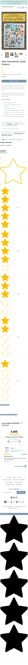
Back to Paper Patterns (15, 422)
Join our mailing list (14, 489)
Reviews (3, 514)
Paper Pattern (18, 482)
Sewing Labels (10, 484)
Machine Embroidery (19, 479)
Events (19, 477)
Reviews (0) (3, 151)
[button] (3, 74)
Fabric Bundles (7, 479)
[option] (7, 55)
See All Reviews (14, 441)
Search (9, 477)
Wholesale (19, 484)
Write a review (18, 74)
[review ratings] (2, 70)
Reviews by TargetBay (6, 145)
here (16, 124)
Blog (14, 477)
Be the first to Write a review (9, 414)
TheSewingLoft (8, 7)
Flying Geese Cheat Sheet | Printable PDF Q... (16, 451)
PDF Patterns (9, 482)
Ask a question (9, 74)
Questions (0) (3, 152)
